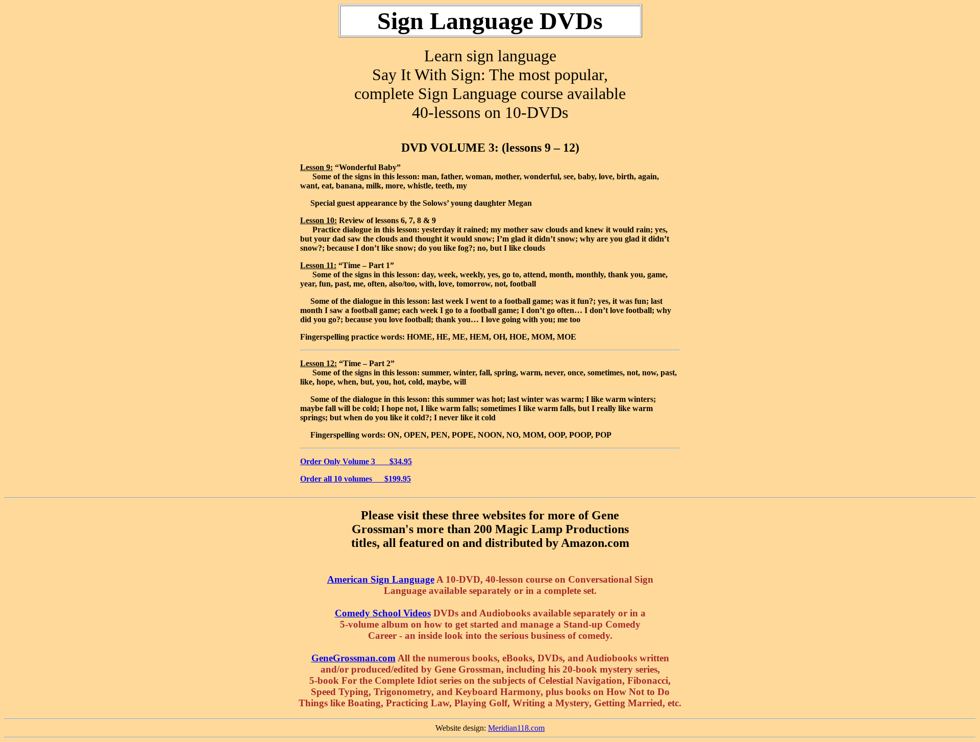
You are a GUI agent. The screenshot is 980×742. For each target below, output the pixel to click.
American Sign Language (380, 579)
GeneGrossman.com (353, 658)
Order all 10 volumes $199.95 (355, 478)
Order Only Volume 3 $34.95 (356, 461)
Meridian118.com (516, 728)
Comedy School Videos (383, 613)
